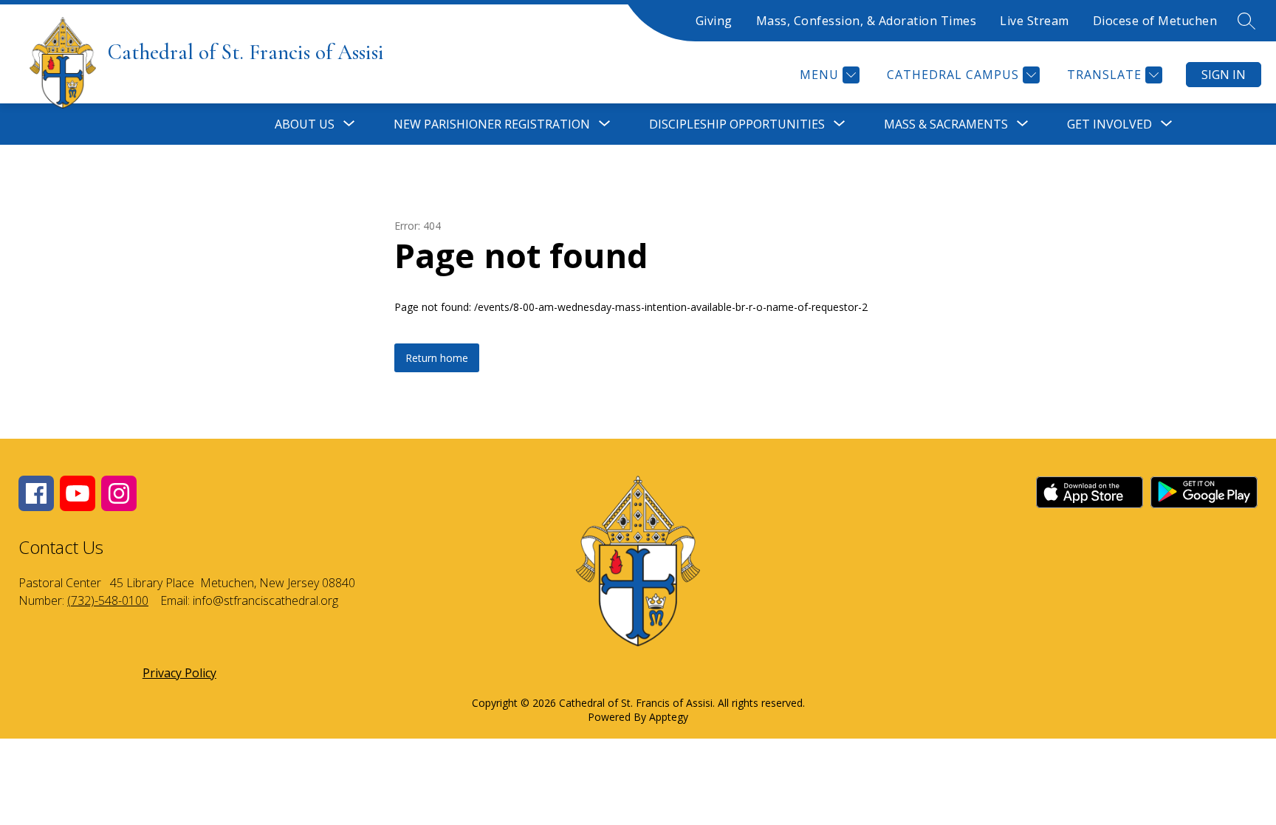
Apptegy (668, 717)
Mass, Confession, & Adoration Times (866, 21)
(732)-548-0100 (107, 600)
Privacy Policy (179, 673)
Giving (714, 21)
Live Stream (1034, 21)
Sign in (1223, 74)
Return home (436, 358)
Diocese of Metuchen (1155, 21)
